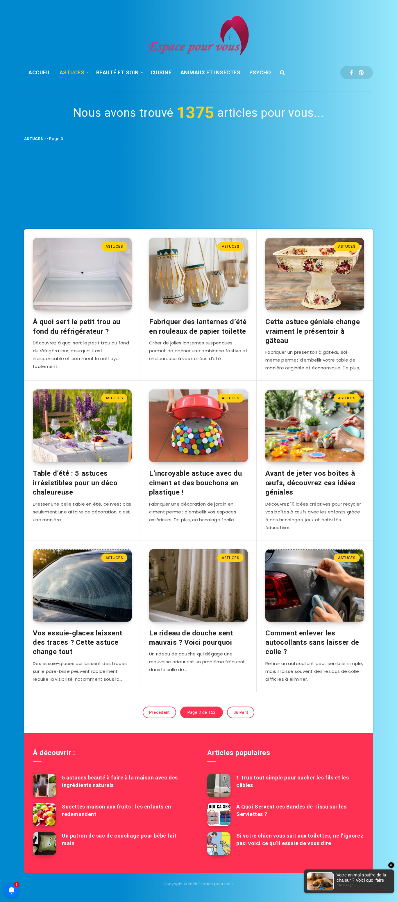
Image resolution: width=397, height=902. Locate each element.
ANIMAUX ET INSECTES (210, 72)
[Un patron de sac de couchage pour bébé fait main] (44, 843)
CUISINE (161, 72)
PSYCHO (260, 72)
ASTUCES (72, 72)
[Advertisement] (198, 185)
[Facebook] (351, 72)
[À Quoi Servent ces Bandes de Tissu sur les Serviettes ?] (218, 814)
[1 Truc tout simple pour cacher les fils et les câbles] (218, 785)
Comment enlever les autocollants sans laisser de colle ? (312, 642)
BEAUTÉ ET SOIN (117, 72)
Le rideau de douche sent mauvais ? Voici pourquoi (191, 637)
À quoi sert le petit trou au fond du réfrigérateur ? (76, 326)
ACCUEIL (39, 72)
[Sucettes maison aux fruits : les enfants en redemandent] (44, 814)
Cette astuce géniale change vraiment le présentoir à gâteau (312, 331)
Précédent (159, 712)
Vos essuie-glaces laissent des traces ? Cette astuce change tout (77, 642)
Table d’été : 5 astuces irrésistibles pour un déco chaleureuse (75, 482)
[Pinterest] (361, 72)
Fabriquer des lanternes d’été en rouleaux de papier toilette (197, 326)
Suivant (240, 712)
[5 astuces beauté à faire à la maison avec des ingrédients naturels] (44, 785)
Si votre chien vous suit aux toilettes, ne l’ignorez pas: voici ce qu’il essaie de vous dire (299, 839)
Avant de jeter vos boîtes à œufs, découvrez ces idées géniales (310, 482)
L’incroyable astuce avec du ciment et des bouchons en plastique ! (195, 482)
